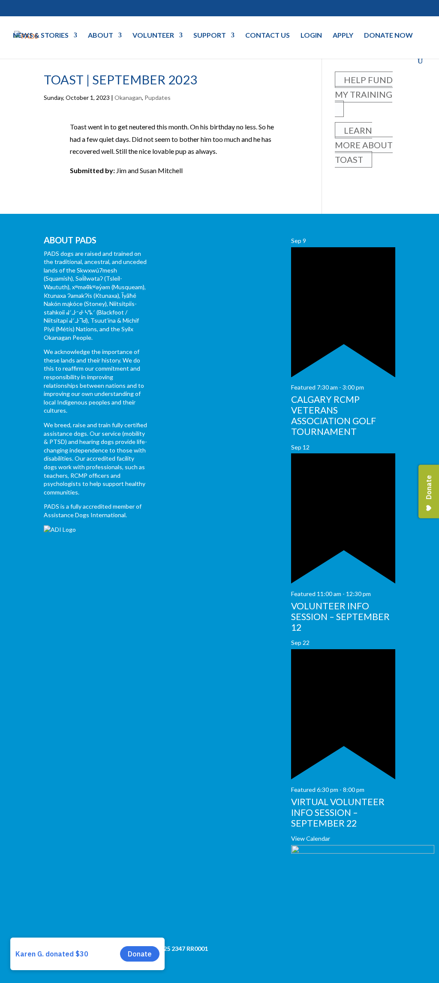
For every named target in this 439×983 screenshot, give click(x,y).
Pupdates (157, 97)
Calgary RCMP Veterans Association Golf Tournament (333, 415)
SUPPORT (209, 35)
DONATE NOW (388, 35)
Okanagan (128, 97)
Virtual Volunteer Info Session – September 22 (338, 812)
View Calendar (310, 838)
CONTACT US (267, 35)
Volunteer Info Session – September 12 (340, 616)
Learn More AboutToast (364, 145)
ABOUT (100, 35)
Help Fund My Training (364, 87)
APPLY (343, 35)
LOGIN (311, 35)
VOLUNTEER (153, 35)
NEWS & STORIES (41, 35)
